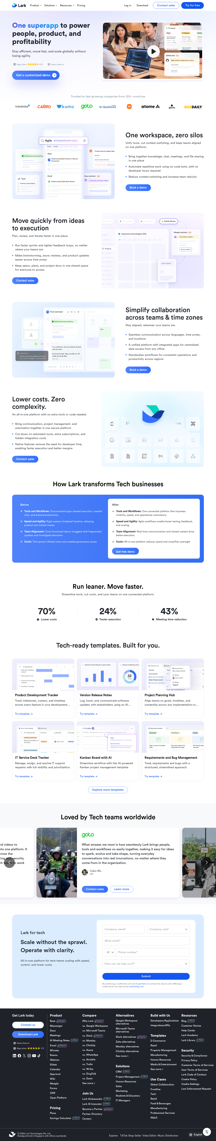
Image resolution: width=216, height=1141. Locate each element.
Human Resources (126, 1081)
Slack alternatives (126, 1037)
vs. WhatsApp (90, 1054)
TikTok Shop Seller (130, 1135)
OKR (52, 1093)
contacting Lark (136, 986)
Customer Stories (191, 1025)
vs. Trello (87, 1064)
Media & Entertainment (164, 1064)
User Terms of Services (194, 1069)
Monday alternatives (127, 1046)
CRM (119, 1071)
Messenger (56, 1026)
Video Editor (149, 1135)
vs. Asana (87, 1050)
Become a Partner (92, 1109)
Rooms (54, 1055)
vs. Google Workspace (95, 1026)
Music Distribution (168, 1135)
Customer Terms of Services (197, 1065)
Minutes (54, 1050)
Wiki (52, 1078)
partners (142, 984)
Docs (53, 1030)
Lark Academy (189, 1035)
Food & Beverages (161, 1103)
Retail (154, 1045)
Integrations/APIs (160, 1025)
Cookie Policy (189, 1079)
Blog (183, 1021)
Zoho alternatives (125, 1041)
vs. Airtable (88, 1059)
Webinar (55, 1059)
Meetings (55, 1035)
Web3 (154, 1117)
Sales (119, 1086)
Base (52, 1021)
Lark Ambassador (92, 1099)
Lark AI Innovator (92, 1104)
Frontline (155, 1089)
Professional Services (163, 1113)
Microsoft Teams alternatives (125, 1030)
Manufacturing (159, 1055)
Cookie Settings (190, 1084)
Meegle (54, 1083)
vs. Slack (87, 1035)
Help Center (188, 1030)
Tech (153, 1094)
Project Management (128, 1076)
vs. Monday (89, 1040)
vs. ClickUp (88, 1045)
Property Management (163, 1050)
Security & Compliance (194, 1055)
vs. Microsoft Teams (93, 1030)
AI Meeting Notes (60, 1040)
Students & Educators (128, 1095)
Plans (53, 1113)
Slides (53, 1064)
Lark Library (188, 1040)
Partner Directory (92, 1114)
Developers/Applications (165, 1020)
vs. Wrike (87, 1069)
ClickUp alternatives (127, 1051)
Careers (86, 1118)
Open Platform (58, 1097)
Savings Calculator (60, 1118)
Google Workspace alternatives (126, 1022)
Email (53, 1045)
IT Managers (123, 1100)
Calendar (55, 1069)
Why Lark (87, 1021)
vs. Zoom (87, 1078)
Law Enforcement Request (196, 1088)
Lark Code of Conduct (193, 1074)
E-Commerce (158, 1040)
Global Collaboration (162, 1084)
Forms (53, 1088)
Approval (55, 1074)
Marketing (122, 1091)
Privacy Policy (189, 1060)
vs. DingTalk (89, 1073)
